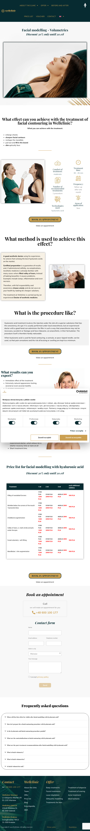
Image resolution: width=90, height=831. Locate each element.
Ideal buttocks (74, 799)
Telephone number (52, 638)
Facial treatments (53, 791)
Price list (27, 799)
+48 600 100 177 (47, 612)
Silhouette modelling (54, 799)
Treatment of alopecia (77, 787)
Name (30, 627)
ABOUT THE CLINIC (28, 5)
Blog (26, 802)
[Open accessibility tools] (85, 5)
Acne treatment (74, 795)
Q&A (26, 810)
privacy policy (43, 677)
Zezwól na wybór (44, 438)
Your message (32, 659)
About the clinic (30, 787)
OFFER (43, 5)
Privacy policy (51, 827)
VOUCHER (40, 16)
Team (26, 791)
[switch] (34, 423)
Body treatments (53, 787)
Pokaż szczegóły (76, 431)
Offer (26, 795)
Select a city (32, 649)
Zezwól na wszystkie (73, 438)
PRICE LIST (28, 16)
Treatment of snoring (76, 791)
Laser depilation (52, 795)
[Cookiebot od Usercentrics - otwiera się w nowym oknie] (77, 391)
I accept (39, 677)
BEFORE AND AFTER (59, 5)
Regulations (73, 827)
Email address (32, 638)
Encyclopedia (29, 806)
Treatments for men (54, 802)
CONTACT (51, 16)
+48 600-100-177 (12, 787)
